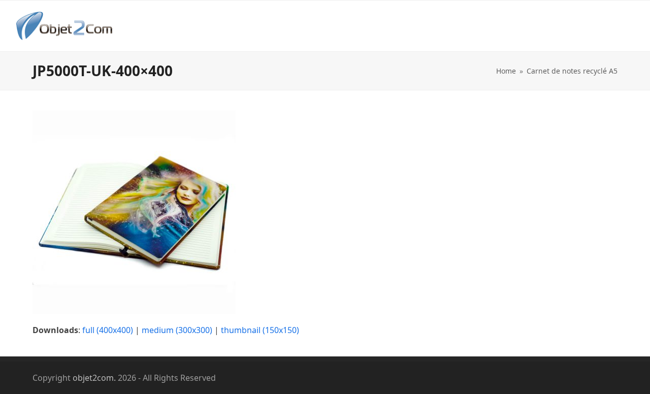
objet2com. (94, 377)
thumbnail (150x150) (260, 330)
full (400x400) (107, 330)
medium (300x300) (177, 330)
